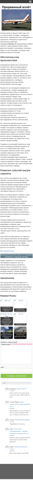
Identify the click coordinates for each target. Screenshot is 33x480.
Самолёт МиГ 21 (21, 389)
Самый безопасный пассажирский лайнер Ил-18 (20, 404)
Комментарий (6, 344)
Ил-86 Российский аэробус (22, 419)
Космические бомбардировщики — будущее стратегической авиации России (19, 431)
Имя (3, 367)
